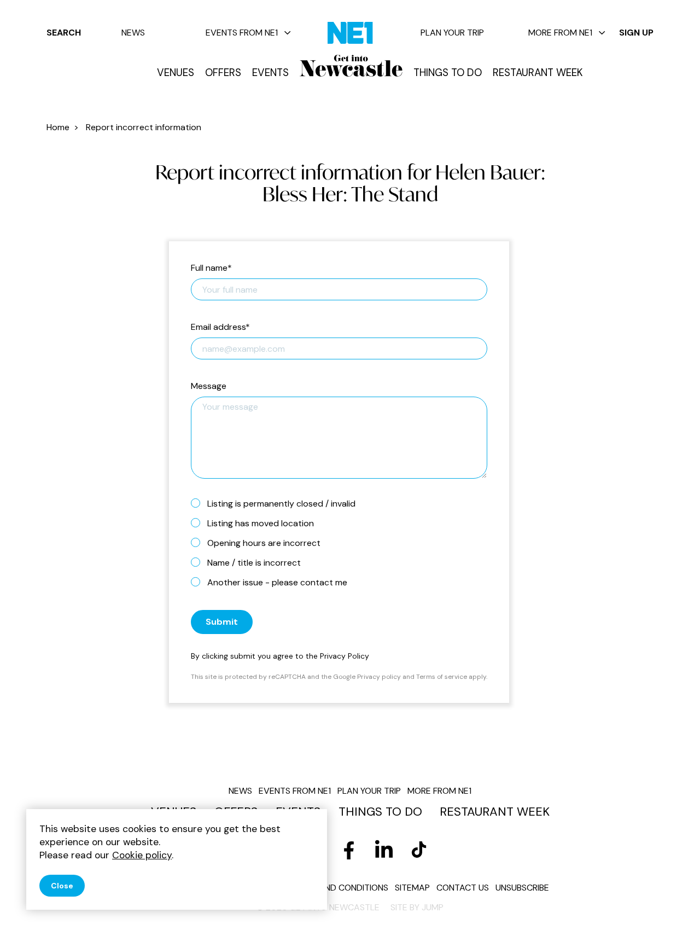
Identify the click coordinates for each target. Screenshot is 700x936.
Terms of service (441, 676)
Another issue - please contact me (277, 582)
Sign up (636, 32)
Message (208, 386)
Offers (223, 73)
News (133, 32)
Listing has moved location (260, 523)
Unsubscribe (522, 887)
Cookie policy (142, 855)
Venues (175, 73)
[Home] (351, 66)
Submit (222, 621)
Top (669, 908)
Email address (220, 327)
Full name (211, 268)
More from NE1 (560, 32)
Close (62, 886)
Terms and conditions (338, 887)
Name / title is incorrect (254, 562)
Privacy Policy (344, 656)
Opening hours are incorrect (263, 543)
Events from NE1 (242, 32)
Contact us (462, 887)
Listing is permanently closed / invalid (281, 503)
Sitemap (412, 887)
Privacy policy (379, 676)
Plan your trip (452, 32)
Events (270, 73)
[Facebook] (349, 850)
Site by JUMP (417, 907)
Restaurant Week (538, 73)
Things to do (447, 73)
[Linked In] (384, 850)
